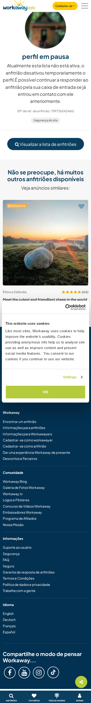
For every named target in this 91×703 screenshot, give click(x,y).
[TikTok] (53, 672)
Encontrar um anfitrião (19, 421)
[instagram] (39, 672)
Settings (70, 377)
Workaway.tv (13, 494)
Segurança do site (46, 120)
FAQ (6, 560)
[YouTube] (24, 672)
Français (9, 626)
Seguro (8, 566)
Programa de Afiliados (19, 518)
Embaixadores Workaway (22, 512)
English (8, 613)
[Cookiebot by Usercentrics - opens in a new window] (65, 307)
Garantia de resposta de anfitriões (29, 572)
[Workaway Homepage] (19, 5)
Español (9, 632)
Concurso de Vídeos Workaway (27, 506)
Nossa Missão (13, 525)
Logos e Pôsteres (16, 500)
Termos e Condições (18, 578)
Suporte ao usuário (17, 547)
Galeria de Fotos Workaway (24, 487)
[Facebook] (10, 672)
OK (45, 392)
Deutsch (9, 619)
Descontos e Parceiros (20, 458)
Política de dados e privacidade (26, 584)
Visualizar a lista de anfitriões (47, 144)
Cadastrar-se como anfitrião (24, 446)
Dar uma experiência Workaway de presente (36, 452)
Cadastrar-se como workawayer (28, 440)
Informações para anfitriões (24, 427)
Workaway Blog (15, 481)
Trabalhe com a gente (19, 590)
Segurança (11, 554)
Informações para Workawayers (27, 434)
